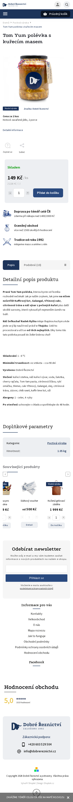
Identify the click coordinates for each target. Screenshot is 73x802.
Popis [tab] (11, 265)
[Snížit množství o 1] (10, 193)
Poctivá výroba (56, 443)
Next (68, 474)
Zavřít (59, 158)
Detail (29, 525)
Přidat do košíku (48, 192)
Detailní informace (13, 130)
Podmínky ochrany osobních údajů (36, 647)
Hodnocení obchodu (36, 653)
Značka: (36, 108)
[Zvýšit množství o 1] (27, 193)
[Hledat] (66, 4)
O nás (36, 625)
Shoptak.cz (49, 783)
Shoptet (32, 783)
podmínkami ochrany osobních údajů (36, 588)
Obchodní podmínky (36, 642)
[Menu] (5, 14)
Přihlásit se (36, 578)
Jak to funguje (36, 636)
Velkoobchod (36, 619)
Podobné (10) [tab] (32, 265)
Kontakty (36, 614)
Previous (5, 474)
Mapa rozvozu (36, 630)
